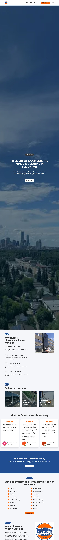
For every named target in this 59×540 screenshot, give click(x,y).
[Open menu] (53, 2)
